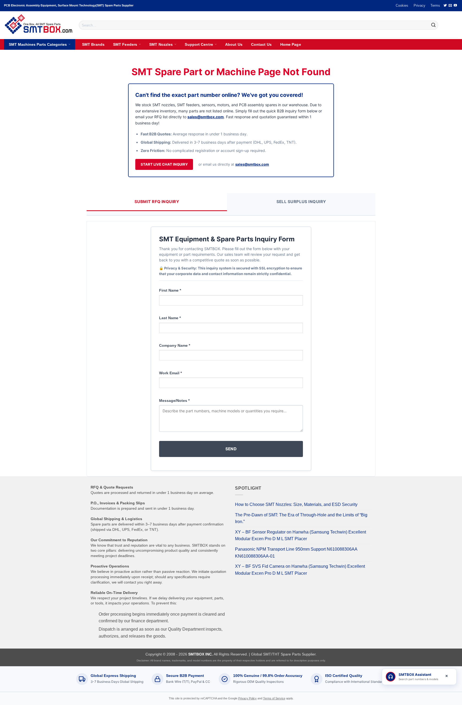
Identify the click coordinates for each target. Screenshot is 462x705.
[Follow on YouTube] (455, 5)
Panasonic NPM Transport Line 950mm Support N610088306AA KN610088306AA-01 (296, 552)
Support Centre (199, 44)
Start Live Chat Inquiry (164, 164)
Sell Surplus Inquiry (301, 201)
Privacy (419, 5)
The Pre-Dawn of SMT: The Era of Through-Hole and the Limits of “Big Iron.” (301, 518)
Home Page (290, 44)
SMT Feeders (125, 44)
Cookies (402, 5)
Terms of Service (274, 698)
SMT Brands (93, 44)
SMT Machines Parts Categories (38, 44)
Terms (435, 5)
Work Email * (170, 373)
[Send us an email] (450, 5)
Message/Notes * (174, 400)
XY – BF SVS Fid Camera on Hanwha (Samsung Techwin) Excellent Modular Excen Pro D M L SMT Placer (300, 570)
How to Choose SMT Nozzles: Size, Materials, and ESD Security (296, 504)
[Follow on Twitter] (445, 5)
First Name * (170, 290)
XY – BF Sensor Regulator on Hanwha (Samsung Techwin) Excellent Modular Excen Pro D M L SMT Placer (300, 535)
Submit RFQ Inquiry (156, 201)
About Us (233, 44)
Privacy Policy (247, 698)
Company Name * (174, 345)
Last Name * (170, 318)
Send (231, 448)
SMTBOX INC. (200, 654)
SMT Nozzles (161, 44)
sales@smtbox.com (205, 117)
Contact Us (261, 44)
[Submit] (433, 25)
